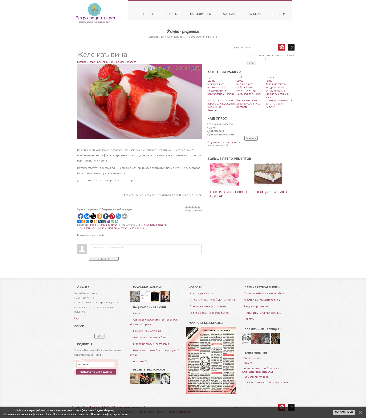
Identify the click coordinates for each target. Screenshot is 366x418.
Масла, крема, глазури (220, 100)
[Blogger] (95, 221)
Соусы (239, 80)
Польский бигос (142, 361)
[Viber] (108, 221)
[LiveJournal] (100, 221)
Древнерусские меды (248, 103)
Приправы (242, 107)
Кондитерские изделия (279, 100)
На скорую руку (216, 87)
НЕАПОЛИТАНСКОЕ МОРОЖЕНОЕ (262, 312)
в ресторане (217, 131)
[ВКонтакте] (79, 221)
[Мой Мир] (87, 221)
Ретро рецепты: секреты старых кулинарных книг (95, 13)
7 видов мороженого (256, 306)
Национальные (201, 14)
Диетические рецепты (248, 94)
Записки (255, 14)
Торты (269, 80)
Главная (81, 62)
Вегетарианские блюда (220, 94)
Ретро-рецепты (143, 14)
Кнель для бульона (271, 192)
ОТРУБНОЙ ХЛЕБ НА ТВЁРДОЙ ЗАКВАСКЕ (212, 299)
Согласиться (344, 412)
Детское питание (275, 90)
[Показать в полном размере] (139, 101)
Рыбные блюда (245, 87)
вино (117, 228)
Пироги (270, 77)
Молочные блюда (246, 90)
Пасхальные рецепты (248, 100)
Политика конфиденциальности (109, 414)
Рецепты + (173, 14)
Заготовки (213, 110)
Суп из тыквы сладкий (255, 377)
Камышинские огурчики (147, 331)
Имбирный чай (252, 358)
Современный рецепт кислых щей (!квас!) (266, 382)
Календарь (230, 14)
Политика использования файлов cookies (27, 414)
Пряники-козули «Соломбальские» (209, 312)
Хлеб (239, 77)
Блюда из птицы (275, 87)
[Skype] (116, 221)
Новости (279, 14)
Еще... (77, 318)
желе (101, 228)
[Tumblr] (104, 221)
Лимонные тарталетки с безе (149, 337)
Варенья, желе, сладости (123, 62)
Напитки (270, 107)
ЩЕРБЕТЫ (249, 319)
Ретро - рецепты (98, 62)
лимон (109, 228)
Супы (210, 77)
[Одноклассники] (83, 221)
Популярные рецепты (155, 224)
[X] (91, 221)
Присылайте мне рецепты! (96, 371)
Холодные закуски (276, 84)
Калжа (136, 313)
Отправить (104, 258)
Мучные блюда (215, 84)
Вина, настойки (274, 103)
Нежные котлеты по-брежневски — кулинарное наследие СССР (262, 370)
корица (139, 228)
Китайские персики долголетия (151, 344)
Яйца (131, 228)
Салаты (211, 80)
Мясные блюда (244, 84)
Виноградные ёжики (201, 293)
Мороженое (214, 107)
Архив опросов (231, 142)
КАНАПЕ (247, 363)
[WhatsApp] (112, 221)
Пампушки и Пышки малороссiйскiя (264, 293)
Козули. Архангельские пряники (262, 299)
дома (213, 127)
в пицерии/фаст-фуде (222, 134)
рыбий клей (90, 228)
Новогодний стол (217, 90)
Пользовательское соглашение (71, 414)
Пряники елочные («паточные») (207, 306)
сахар (124, 228)
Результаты (213, 142)
